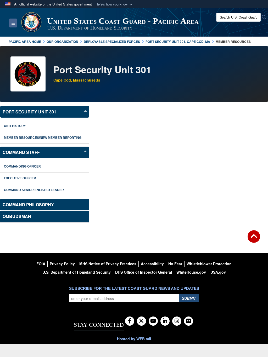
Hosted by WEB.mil (134, 338)
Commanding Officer (22, 166)
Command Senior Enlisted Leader (34, 190)
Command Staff (21, 152)
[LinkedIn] (165, 321)
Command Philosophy (28, 204)
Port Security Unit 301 (29, 112)
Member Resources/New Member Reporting (42, 138)
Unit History (15, 126)
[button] (114, 4)
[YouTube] (153, 321)
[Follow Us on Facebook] (129, 321)
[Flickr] (188, 321)
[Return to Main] (254, 239)
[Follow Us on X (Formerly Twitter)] (141, 321)
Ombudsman (17, 216)
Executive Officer (20, 178)
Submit (189, 298)
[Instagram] (176, 321)
